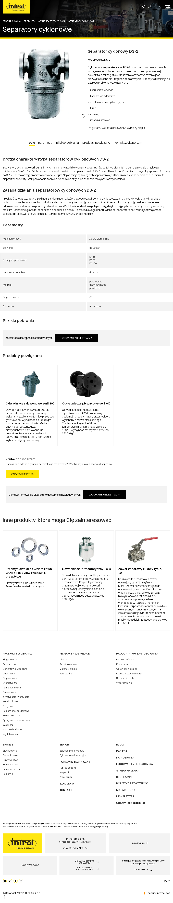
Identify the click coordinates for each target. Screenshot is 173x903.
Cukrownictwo (10, 760)
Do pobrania (125, 757)
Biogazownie (10, 659)
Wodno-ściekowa (12, 729)
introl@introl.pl (139, 843)
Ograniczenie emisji (126, 668)
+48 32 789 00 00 (29, 865)
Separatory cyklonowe (81, 21)
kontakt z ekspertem (128, 143)
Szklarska (8, 724)
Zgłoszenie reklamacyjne (72, 755)
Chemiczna (9, 673)
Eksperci (64, 772)
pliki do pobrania (67, 143)
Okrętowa (8, 706)
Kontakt (65, 790)
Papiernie (8, 773)
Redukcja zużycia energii (129, 673)
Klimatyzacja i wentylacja (16, 696)
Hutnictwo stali (10, 764)
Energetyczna (10, 682)
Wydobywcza (10, 734)
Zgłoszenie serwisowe (71, 750)
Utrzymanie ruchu (125, 678)
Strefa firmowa (127, 770)
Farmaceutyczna (12, 687)
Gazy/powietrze (68, 664)
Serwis (64, 744)
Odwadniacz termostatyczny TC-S (86, 569)
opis (32, 143)
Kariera (121, 751)
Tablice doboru (67, 767)
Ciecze (63, 659)
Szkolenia (66, 783)
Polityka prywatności (132, 783)
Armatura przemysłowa (51, 21)
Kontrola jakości (124, 664)
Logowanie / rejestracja (76, 337)
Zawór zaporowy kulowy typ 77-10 (141, 571)
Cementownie (10, 755)
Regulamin (124, 777)
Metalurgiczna (10, 701)
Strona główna (12, 21)
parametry (45, 143)
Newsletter (125, 796)
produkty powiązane (96, 143)
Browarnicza (10, 664)
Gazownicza (9, 692)
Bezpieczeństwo (125, 659)
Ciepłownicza (10, 678)
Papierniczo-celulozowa (16, 710)
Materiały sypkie (68, 668)
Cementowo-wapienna (15, 668)
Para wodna (65, 673)
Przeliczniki (65, 777)
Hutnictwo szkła (11, 769)
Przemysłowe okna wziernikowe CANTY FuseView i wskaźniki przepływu (29, 572)
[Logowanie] (150, 7)
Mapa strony (125, 790)
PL (156, 7)
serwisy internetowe (159, 893)
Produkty (29, 21)
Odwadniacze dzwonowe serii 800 (30, 403)
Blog (120, 744)
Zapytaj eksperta (22, 474)
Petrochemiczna (11, 715)
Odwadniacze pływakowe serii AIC (86, 403)
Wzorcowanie (124, 682)
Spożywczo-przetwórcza (16, 720)
